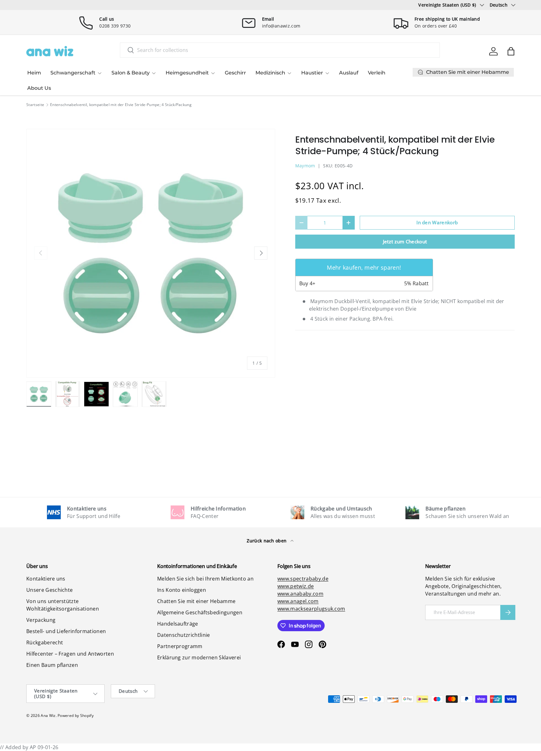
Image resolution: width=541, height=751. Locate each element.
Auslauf (348, 73)
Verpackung (40, 620)
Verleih (376, 73)
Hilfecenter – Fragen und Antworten (70, 653)
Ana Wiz (48, 715)
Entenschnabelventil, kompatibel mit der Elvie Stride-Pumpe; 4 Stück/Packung (121, 105)
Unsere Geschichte (49, 589)
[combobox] (280, 50)
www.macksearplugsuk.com (311, 608)
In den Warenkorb (437, 222)
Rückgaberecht (44, 642)
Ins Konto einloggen (181, 589)
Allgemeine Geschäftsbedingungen (199, 612)
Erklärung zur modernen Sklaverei (199, 657)
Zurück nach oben (267, 541)
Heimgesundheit (187, 73)
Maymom (305, 166)
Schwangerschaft (72, 73)
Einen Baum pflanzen (52, 665)
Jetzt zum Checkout (405, 241)
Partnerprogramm (180, 646)
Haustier (312, 73)
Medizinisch (270, 73)
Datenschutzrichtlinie (183, 635)
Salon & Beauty (130, 73)
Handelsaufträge (177, 623)
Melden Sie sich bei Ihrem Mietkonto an (205, 578)
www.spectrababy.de (302, 578)
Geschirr (235, 73)
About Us (39, 88)
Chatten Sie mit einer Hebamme (196, 601)
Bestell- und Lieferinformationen (66, 631)
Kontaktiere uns (45, 578)
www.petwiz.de (295, 586)
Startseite (35, 105)
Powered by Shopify (76, 715)
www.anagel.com (297, 601)
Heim (34, 73)
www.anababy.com (300, 593)
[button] (511, 51)
